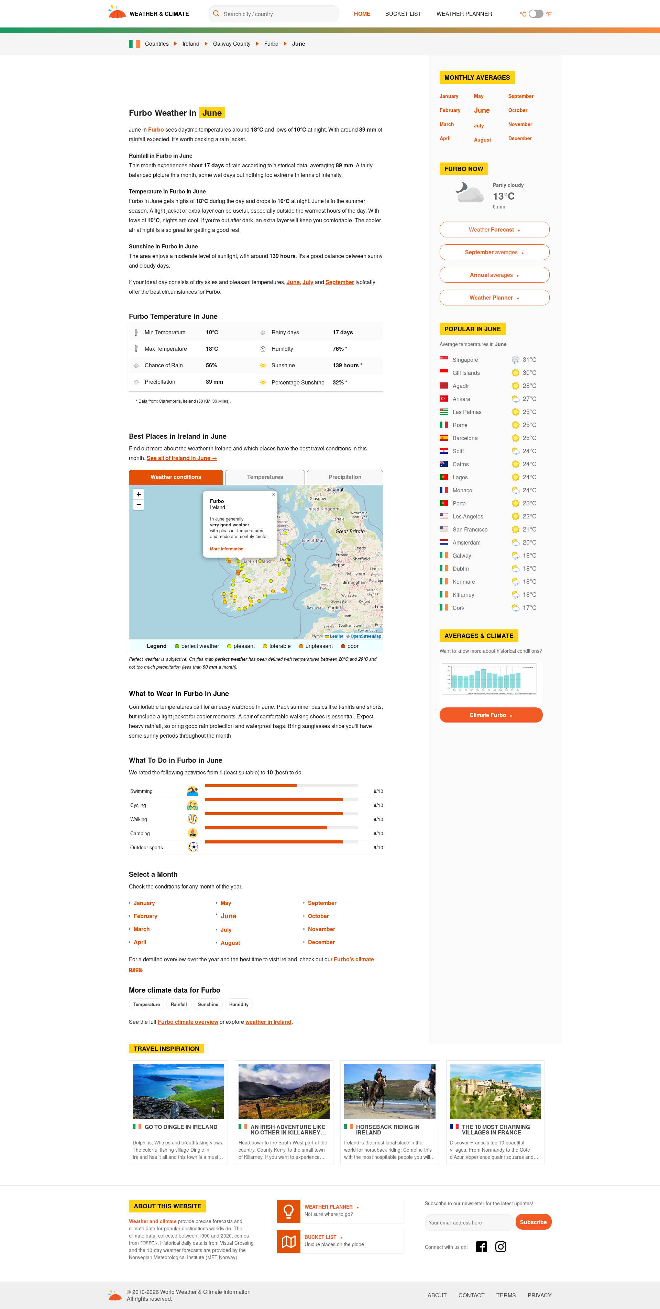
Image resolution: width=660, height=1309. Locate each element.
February (145, 916)
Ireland (191, 43)
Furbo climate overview (188, 1022)
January (144, 903)
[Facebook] (481, 1246)
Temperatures (265, 477)
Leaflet (336, 636)
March (142, 929)
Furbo (271, 43)
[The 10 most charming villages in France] (495, 1091)
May (226, 903)
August (230, 943)
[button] (244, 609)
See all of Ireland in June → (182, 458)
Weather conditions (176, 477)
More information (226, 549)
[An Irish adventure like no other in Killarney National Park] (284, 1091)
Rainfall (179, 1004)
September (340, 282)
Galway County (232, 43)
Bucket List (403, 14)
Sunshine (208, 1004)
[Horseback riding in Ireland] (390, 1091)
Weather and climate (153, 1221)
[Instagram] (500, 1246)
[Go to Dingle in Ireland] (178, 1091)
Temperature (146, 1004)
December (321, 942)
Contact (472, 1295)
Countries (157, 43)
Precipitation (345, 477)
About (437, 1295)
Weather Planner (464, 14)
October (318, 916)
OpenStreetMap (366, 636)
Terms (506, 1295)
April (140, 942)
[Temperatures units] (536, 14)
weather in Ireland (268, 1022)
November (321, 929)
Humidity (239, 1004)
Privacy (540, 1295)
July (308, 282)
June (298, 43)
